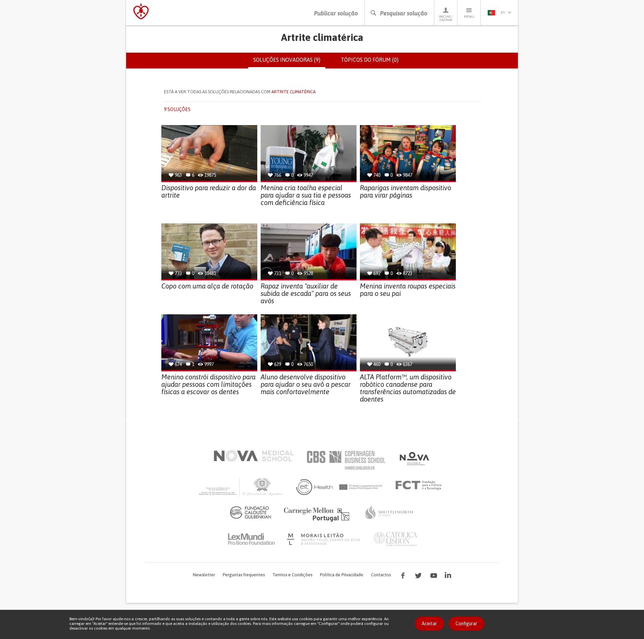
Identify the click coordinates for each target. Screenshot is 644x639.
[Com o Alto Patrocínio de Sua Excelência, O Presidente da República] (241, 487)
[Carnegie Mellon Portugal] (318, 514)
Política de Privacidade (341, 574)
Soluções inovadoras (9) (289, 63)
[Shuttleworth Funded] (389, 512)
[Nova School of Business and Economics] (414, 458)
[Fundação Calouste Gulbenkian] (250, 512)
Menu (469, 16)
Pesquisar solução (403, 13)
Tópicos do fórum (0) (369, 60)
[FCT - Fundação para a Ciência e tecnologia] (420, 485)
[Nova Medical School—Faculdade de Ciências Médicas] (254, 456)
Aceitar (429, 623)
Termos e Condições (292, 574)
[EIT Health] (339, 487)
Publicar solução (336, 13)
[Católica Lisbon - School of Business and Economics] (395, 539)
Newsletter (204, 574)
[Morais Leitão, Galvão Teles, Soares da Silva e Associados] (324, 539)
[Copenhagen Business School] (345, 460)
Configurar (466, 623)
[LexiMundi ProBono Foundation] (251, 539)
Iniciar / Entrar (446, 18)
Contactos (381, 574)
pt (503, 13)
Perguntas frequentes (244, 574)
